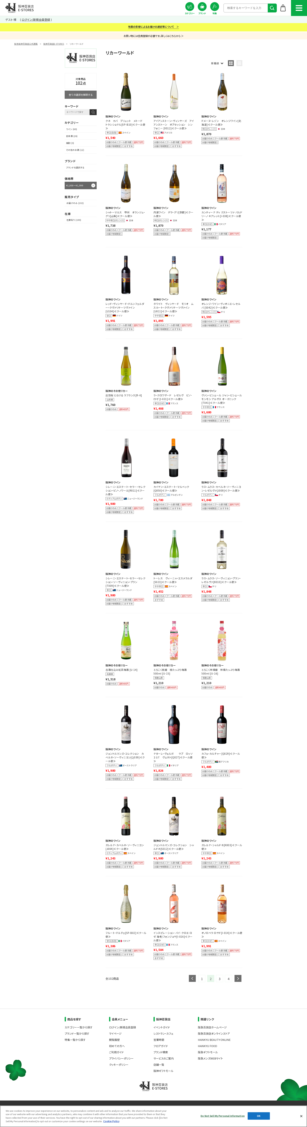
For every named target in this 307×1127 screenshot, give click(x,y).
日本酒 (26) (72, 135)
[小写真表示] (239, 63)
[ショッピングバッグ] (283, 7)
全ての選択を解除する (81, 94)
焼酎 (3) (70, 142)
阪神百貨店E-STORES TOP (19, 8)
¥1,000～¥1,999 (74, 185)
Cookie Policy (111, 1121)
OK (258, 1116)
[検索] (272, 8)
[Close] (301, 1116)
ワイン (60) (71, 129)
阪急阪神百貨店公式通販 (26, 43)
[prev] (192, 978)
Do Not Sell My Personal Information (223, 1116)
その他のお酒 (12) (75, 149)
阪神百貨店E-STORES (53, 43)
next (238, 978)
